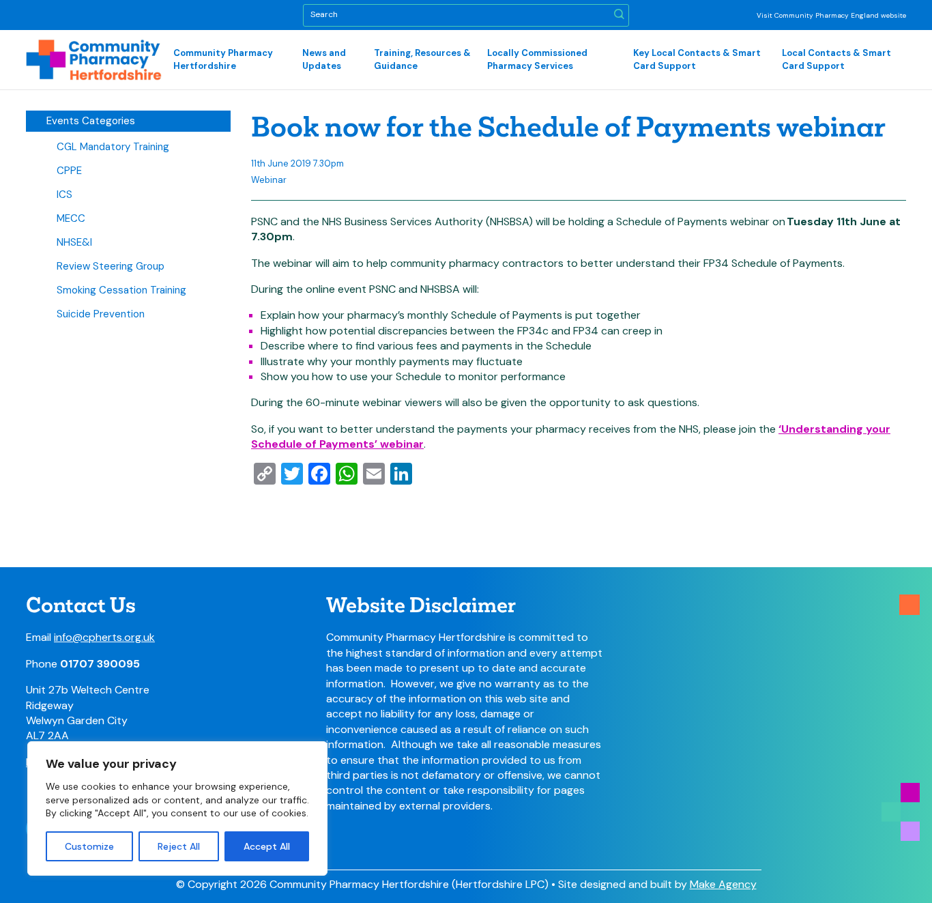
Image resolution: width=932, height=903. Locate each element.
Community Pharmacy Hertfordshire (223, 59)
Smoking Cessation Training (121, 290)
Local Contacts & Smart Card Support (836, 59)
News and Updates (324, 59)
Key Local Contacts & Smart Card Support (697, 59)
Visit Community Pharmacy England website (831, 15)
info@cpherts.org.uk (104, 637)
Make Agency (723, 884)
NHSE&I (74, 242)
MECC (71, 218)
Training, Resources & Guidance (422, 59)
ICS (64, 194)
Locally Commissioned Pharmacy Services (537, 59)
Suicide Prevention (101, 314)
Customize (89, 846)
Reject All (179, 846)
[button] (619, 15)
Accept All (267, 846)
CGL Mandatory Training (113, 147)
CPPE (69, 170)
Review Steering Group (110, 266)
